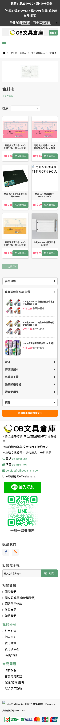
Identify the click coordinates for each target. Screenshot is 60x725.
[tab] (30, 292)
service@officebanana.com (23, 470)
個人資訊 (10, 637)
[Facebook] (5, 552)
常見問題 (9, 664)
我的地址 (10, 643)
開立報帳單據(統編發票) (20, 598)
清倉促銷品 (12, 392)
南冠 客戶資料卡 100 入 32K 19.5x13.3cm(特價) (15, 243)
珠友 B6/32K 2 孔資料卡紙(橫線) (45, 243)
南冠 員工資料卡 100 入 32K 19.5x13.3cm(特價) (15, 146)
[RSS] (15, 552)
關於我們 (10, 592)
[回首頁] (3, 53)
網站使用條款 (13, 603)
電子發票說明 (13, 688)
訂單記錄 (10, 631)
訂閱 (51, 573)
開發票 (25, 22)
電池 (7, 362)
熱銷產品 (10, 609)
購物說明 (10, 670)
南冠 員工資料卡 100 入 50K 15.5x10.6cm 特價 (44, 146)
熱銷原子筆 (12, 377)
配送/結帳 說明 (14, 682)
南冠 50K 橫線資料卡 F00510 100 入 (44, 195)
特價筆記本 (12, 369)
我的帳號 (9, 625)
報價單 (46, 22)
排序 (5, 108)
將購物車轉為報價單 (29, 413)
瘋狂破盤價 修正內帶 (17, 292)
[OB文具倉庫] (26, 32)
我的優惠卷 (12, 649)
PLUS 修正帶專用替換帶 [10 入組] (38, 343)
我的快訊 (11, 655)
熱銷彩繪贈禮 (13, 384)
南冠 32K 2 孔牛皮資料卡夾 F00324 (15, 195)
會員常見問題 (13, 676)
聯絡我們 (10, 616)
